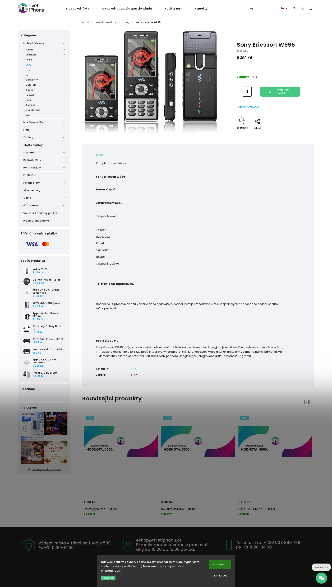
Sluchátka (29, 152)
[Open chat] (321, 576)
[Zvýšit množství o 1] (255, 91)
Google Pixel (33, 110)
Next (312, 402)
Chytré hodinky (33, 145)
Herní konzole (32, 167)
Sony (28, 64)
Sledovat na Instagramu (46, 469)
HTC (28, 69)
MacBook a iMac (33, 122)
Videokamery (31, 190)
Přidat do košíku (283, 91)
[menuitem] (80, 8)
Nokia (29, 59)
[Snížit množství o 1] (239, 91)
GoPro (27, 198)
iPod (26, 130)
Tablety (28, 137)
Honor (29, 99)
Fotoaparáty (31, 183)
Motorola (31, 84)
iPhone (29, 49)
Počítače (29, 175)
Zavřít (288, 134)
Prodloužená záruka (36, 220)
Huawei (30, 94)
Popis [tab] (99, 154)
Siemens (30, 105)
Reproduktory (32, 160)
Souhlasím (220, 564)
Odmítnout (220, 575)
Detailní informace (248, 107)
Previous (307, 402)
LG (27, 74)
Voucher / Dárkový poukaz (40, 213)
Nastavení (108, 577)
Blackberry (32, 79)
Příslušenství (31, 205)
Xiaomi (30, 89)
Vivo (28, 115)
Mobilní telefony (33, 43)
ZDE (117, 570)
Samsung (31, 54)
